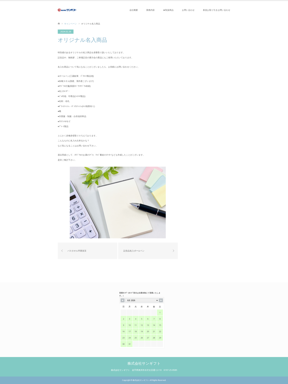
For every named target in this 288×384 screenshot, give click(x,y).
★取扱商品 (168, 10)
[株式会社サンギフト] (67, 10)
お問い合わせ (188, 10)
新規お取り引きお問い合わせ (216, 10)
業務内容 (150, 10)
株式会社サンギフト (144, 363)
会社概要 (133, 10)
